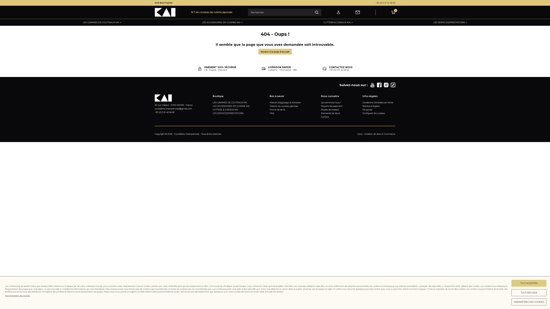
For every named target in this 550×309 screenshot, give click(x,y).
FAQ (272, 113)
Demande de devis (330, 113)
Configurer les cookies (374, 113)
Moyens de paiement (331, 106)
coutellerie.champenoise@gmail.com (173, 108)
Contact (325, 117)
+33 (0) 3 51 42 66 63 (385, 3)
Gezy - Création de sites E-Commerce (376, 134)
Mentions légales (371, 106)
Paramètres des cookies (529, 302)
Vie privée (367, 109)
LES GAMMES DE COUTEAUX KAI (101, 22)
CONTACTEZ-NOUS (340, 67)
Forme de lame (277, 109)
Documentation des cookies (17, 296)
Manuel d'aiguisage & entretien (285, 102)
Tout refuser (529, 292)
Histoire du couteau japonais (284, 106)
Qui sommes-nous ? (331, 102)
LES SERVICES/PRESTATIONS (449, 22)
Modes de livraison (330, 109)
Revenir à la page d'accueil (275, 51)
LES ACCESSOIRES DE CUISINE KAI (221, 22)
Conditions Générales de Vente (378, 102)
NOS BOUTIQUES (163, 3)
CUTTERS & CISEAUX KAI (337, 22)
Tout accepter (529, 283)
